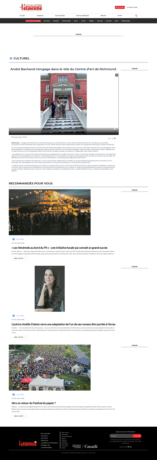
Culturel (83, 21)
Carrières (44, 438)
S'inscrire (137, 436)
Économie (109, 21)
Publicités (44, 440)
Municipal (56, 21)
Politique (91, 21)
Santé (116, 21)
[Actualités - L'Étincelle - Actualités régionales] (32, 7)
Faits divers (47, 21)
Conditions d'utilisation (49, 443)
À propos (44, 436)
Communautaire (66, 21)
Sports (76, 21)
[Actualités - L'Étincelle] (28, 441)
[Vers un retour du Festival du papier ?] (50, 367)
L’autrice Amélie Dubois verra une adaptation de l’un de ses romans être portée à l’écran (63, 324)
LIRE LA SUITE (18, 258)
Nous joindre (45, 433)
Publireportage (125, 21)
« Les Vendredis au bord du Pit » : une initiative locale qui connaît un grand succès (59, 247)
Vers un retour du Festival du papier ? (34, 403)
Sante (63, 447)
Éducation (100, 21)
